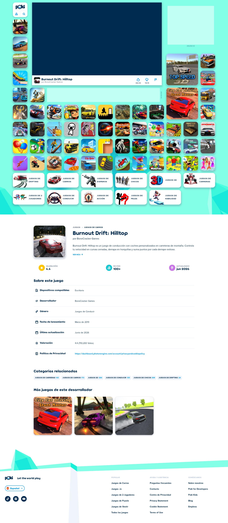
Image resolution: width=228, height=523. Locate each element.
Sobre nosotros (195, 483)
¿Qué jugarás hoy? (23, 14)
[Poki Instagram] (16, 499)
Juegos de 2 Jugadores (122, 495)
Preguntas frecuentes (160, 483)
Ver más (76, 254)
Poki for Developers (198, 489)
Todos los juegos (119, 513)
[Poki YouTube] (24, 499)
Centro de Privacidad (160, 495)
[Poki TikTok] (8, 499)
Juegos (76, 227)
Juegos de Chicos (144, 378)
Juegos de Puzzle (120, 501)
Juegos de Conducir (118, 378)
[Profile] (16, 14)
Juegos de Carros (93, 227)
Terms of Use (156, 513)
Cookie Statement (159, 507)
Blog (190, 501)
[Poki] (20, 7)
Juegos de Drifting (170, 378)
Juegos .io (116, 489)
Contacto (154, 489)
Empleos (192, 507)
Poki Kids (193, 495)
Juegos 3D (95, 378)
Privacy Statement (159, 501)
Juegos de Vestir (119, 507)
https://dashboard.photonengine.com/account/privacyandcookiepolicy (110, 354)
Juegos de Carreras (47, 378)
